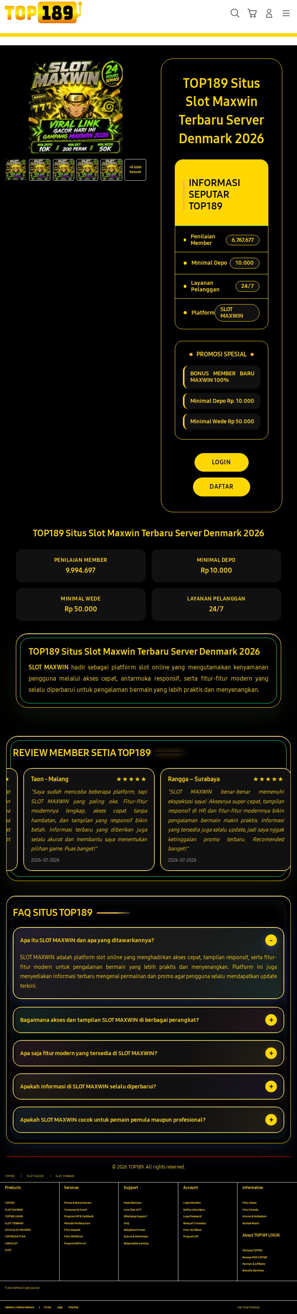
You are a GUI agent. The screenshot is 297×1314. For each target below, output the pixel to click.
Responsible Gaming (136, 1243)
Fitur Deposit (72, 1230)
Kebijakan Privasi (134, 1230)
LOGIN (221, 462)
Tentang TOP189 (252, 1250)
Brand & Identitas (253, 1270)
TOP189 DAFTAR (15, 1236)
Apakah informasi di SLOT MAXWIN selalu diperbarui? (88, 1086)
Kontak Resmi (250, 1223)
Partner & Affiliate (253, 1264)
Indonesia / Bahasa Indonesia (19, 1307)
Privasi (47, 1307)
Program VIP (190, 1236)
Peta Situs (73, 1307)
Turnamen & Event (75, 1209)
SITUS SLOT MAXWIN (18, 1230)
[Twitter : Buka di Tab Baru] (273, 1307)
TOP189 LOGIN (14, 1216)
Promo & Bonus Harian (77, 1202)
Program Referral (75, 1243)
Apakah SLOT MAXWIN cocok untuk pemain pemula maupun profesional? (113, 1119)
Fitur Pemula (250, 1209)
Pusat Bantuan (133, 1202)
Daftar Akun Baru (194, 1209)
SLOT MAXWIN (48, 667)
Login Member (192, 1202)
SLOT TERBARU (14, 1223)
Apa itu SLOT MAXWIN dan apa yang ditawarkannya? (87, 940)
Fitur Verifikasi (192, 1230)
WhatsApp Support (135, 1216)
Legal (60, 1307)
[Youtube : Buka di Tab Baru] (289, 1307)
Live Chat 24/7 (132, 1209)
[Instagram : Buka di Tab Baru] (281, 1307)
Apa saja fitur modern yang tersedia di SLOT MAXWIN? (88, 1053)
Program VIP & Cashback (79, 1216)
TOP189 (9, 1202)
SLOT (8, 1250)
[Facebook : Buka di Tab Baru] (265, 1307)
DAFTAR (222, 486)
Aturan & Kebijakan (254, 1216)
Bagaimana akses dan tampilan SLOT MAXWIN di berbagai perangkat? (109, 1019)
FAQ (126, 1223)
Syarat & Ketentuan (136, 1236)
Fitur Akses (249, 1202)
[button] (252, 13)
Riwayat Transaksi (194, 1223)
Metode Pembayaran (77, 1223)
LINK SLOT (11, 1243)
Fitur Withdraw (73, 1236)
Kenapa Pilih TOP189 (254, 1257)
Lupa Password (192, 1216)
